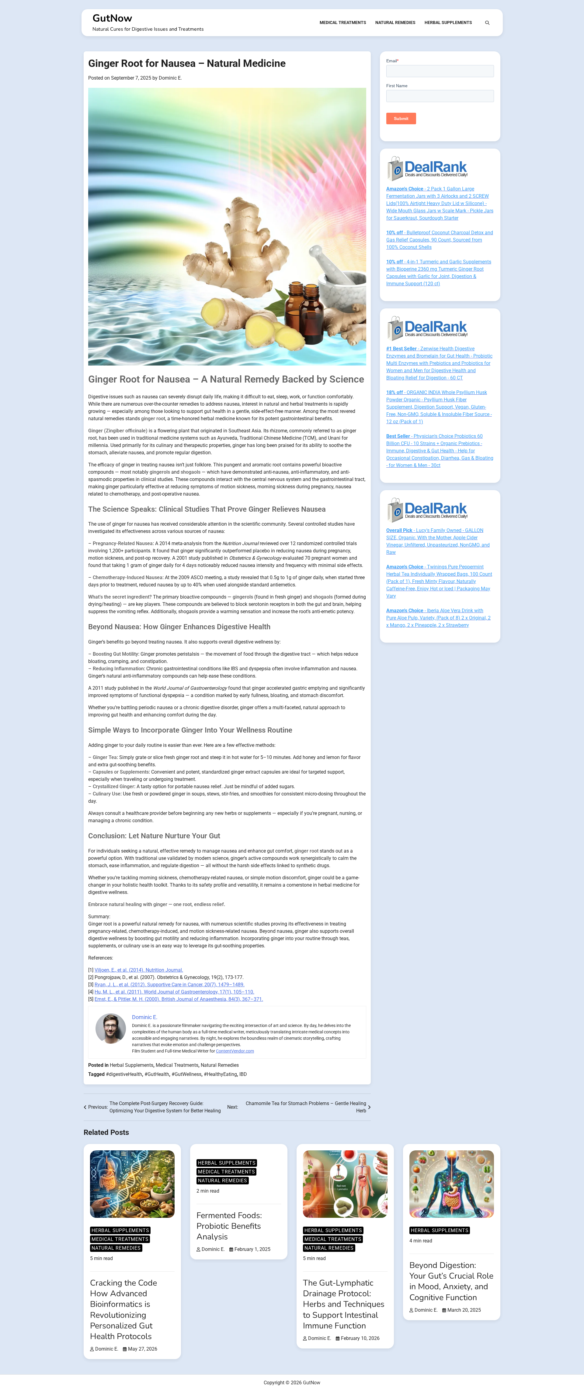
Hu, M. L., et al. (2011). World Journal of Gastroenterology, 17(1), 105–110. (174, 992)
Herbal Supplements (448, 22)
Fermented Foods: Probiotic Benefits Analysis (229, 1226)
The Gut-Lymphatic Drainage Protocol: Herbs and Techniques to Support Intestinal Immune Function (343, 1304)
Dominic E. (170, 78)
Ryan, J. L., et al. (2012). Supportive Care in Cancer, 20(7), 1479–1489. (170, 984)
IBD (243, 1074)
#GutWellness (186, 1074)
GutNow (112, 18)
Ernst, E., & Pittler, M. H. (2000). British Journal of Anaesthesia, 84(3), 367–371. (179, 999)
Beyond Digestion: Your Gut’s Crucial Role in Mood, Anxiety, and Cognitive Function (451, 1281)
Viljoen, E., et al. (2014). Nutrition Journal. (139, 970)
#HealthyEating (220, 1074)
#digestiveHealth (124, 1074)
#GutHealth (156, 1074)
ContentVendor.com (235, 1051)
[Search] (487, 22)
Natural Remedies (395, 22)
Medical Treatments (343, 22)
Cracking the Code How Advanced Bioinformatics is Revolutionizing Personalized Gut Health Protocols (123, 1309)
